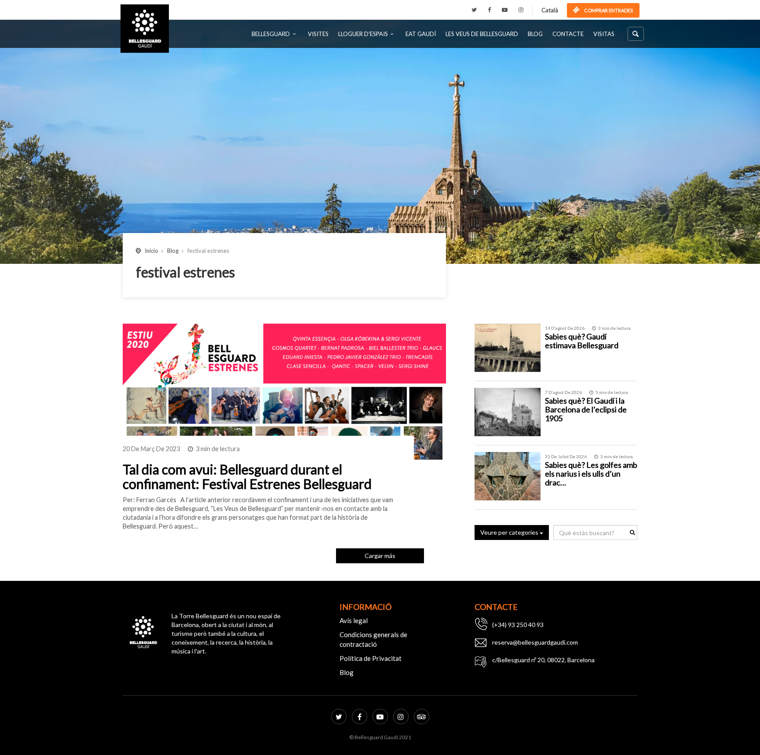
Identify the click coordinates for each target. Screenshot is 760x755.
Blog (535, 33)
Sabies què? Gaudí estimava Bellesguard (581, 341)
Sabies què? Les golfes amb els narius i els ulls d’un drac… (591, 473)
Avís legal (354, 620)
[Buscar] (636, 34)
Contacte (568, 33)
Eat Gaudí (421, 33)
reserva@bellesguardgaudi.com (535, 642)
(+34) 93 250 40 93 (518, 624)
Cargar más (380, 555)
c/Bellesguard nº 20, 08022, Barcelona (543, 660)
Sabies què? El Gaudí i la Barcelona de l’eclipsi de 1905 (586, 409)
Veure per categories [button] (510, 532)
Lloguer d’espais (363, 33)
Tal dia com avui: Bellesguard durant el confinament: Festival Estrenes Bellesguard (247, 476)
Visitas (603, 33)
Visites (318, 33)
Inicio (151, 250)
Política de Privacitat (371, 658)
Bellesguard (271, 33)
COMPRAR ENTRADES (608, 10)
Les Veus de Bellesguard (482, 33)
